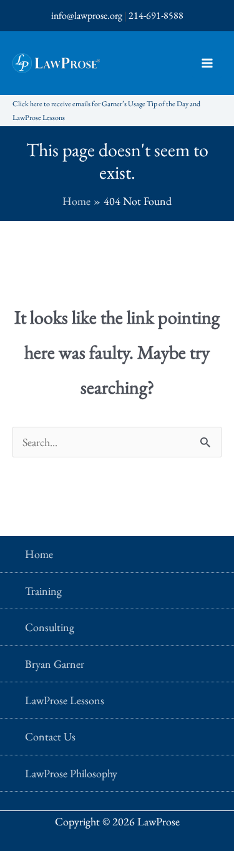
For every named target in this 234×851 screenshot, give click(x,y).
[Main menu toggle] (207, 63)
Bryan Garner (54, 664)
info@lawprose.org (86, 15)
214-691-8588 (156, 15)
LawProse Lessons (64, 700)
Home (39, 554)
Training (43, 591)
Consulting (49, 627)
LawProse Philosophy (71, 773)
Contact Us (50, 736)
